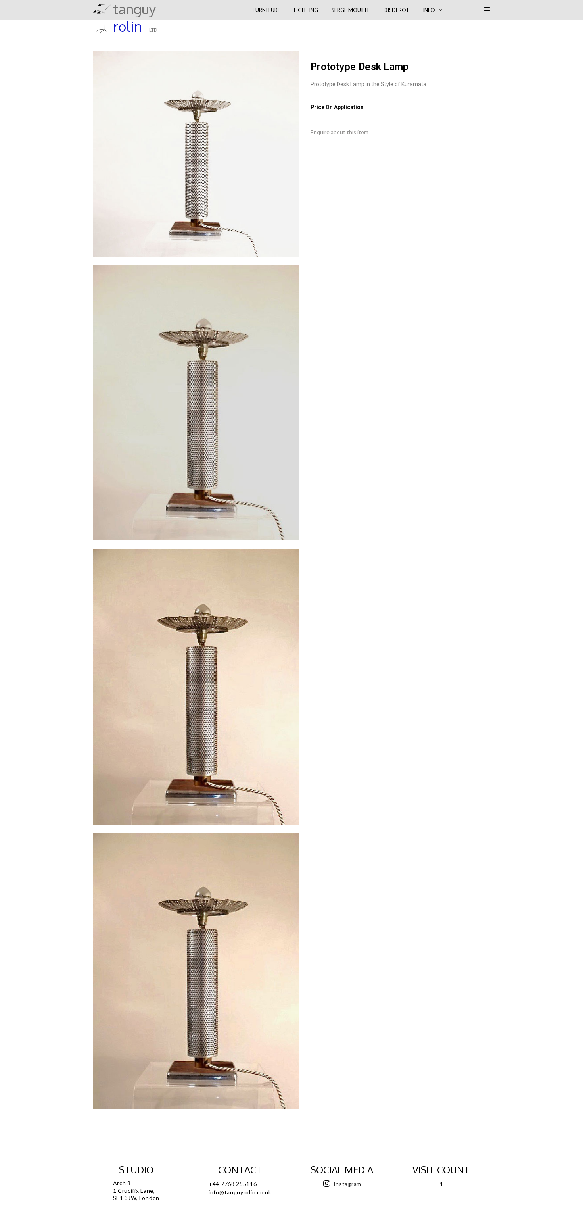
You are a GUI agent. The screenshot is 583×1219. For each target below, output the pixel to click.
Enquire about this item (339, 132)
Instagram (347, 1184)
